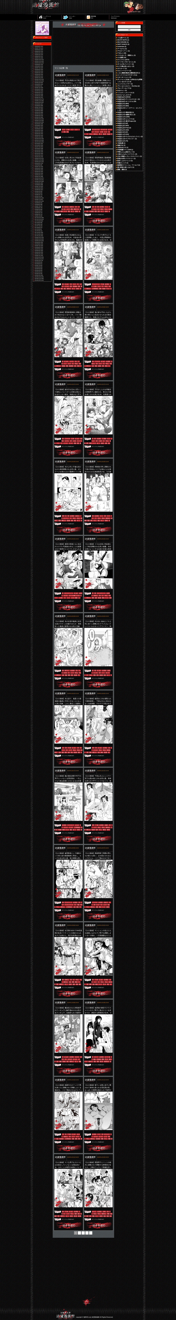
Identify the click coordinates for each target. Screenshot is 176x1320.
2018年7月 (37, 206)
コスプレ (71, 361)
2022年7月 (37, 127)
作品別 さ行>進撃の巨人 (125, 114)
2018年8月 (37, 204)
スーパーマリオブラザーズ (126, 75)
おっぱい (67, 284)
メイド (68, 597)
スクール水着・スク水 (74, 595)
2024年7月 (37, 87)
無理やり (69, 288)
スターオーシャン (123, 77)
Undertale (120, 46)
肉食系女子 (106, 1061)
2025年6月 (37, 69)
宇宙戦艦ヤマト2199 (124, 149)
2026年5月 (37, 51)
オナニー (96, 1057)
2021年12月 (38, 138)
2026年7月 (37, 48)
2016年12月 (38, 237)
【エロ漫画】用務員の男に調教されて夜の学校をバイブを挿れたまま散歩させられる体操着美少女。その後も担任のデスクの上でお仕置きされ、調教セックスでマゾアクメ (98, 472)
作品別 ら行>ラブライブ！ (126, 138)
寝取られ (64, 520)
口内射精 (91, 211)
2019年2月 (37, 194)
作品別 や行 (121, 132)
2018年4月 (37, 211)
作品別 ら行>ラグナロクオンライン (129, 136)
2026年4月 (37, 53)
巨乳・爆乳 (100, 752)
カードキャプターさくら (125, 62)
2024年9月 (37, 84)
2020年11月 (38, 160)
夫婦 (69, 752)
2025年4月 (37, 72)
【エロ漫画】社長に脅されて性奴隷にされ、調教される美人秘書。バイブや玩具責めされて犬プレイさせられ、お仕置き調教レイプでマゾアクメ (68, 162)
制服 (94, 1059)
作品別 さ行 (121, 106)
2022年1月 (37, 137)
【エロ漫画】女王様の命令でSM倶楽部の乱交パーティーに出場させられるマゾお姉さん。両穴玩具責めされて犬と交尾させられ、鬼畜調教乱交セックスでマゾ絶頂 (68, 935)
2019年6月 (37, 188)
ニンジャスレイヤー (124, 84)
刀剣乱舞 (120, 143)
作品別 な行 (121, 123)
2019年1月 (37, 196)
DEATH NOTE (122, 40)
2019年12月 (38, 178)
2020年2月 (37, 175)
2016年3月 (37, 252)
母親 (109, 1138)
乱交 (87, 211)
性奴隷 (108, 134)
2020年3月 (37, 173)
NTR (63, 516)
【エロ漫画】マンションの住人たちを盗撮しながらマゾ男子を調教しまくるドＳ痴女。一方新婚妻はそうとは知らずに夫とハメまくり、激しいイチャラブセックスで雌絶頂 (98, 935)
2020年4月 (37, 171)
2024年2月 (37, 96)
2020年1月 (37, 176)
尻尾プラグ (76, 209)
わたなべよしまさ (123, 95)
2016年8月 (37, 244)
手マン (95, 520)
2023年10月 (38, 102)
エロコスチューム (68, 593)
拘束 (72, 520)
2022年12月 (38, 119)
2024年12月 (38, 79)
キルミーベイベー (123, 70)
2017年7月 (37, 226)
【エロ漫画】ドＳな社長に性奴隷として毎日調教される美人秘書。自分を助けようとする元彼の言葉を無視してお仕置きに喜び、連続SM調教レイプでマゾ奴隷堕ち (98, 549)
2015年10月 (38, 260)
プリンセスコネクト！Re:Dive (127, 86)
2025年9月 (37, 64)
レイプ (68, 209)
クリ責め (104, 438)
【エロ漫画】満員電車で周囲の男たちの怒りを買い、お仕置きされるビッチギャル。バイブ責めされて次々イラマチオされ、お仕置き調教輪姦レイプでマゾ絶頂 (98, 858)
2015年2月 (37, 273)
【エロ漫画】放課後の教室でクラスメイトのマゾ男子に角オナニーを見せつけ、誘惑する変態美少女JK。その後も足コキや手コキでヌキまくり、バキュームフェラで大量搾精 (98, 1013)
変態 (72, 209)
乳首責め (75, 286)
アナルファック (96, 284)
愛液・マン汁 (63, 211)
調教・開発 (121, 169)
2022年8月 (37, 125)
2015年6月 (37, 267)
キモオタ (77, 1057)
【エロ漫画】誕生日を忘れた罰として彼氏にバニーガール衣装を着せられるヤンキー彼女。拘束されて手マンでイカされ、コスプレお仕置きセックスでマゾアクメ (68, 394)
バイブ (72, 129)
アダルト (120, 53)
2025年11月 (38, 61)
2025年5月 (37, 71)
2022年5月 (37, 130)
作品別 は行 (121, 125)
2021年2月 (37, 155)
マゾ (87, 134)
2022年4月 (37, 132)
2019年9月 (37, 183)
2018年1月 (37, 216)
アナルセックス (96, 129)
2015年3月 (37, 272)
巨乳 (64, 132)
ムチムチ (65, 827)
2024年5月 (37, 91)
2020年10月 (38, 161)
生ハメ (72, 211)
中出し (102, 209)
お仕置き (102, 207)
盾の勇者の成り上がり (124, 167)
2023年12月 (38, 99)
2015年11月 (38, 258)
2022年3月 (37, 133)
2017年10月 (38, 221)
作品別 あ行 (71, 137)
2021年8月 (37, 145)
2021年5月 (37, 150)
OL (63, 207)
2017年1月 (37, 235)
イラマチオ (97, 361)
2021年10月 (38, 142)
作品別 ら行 (121, 134)
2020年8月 (37, 165)
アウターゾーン (122, 51)
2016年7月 (37, 245)
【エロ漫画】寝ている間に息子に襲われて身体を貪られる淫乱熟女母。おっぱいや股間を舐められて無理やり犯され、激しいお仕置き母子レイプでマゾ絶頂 (98, 1090)
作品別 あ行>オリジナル (125, 101)
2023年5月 (37, 110)
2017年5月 (37, 229)
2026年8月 (37, 46)
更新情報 (93, 17)
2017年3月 (37, 232)
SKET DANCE (122, 44)
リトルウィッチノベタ (124, 92)
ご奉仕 (104, 1211)
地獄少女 (120, 145)
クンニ (106, 207)
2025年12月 (38, 59)
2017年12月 (38, 217)
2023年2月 (37, 115)
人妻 (63, 675)
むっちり (67, 286)
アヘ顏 (102, 284)
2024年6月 (37, 89)
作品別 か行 (121, 103)
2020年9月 (37, 163)
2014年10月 (38, 280)
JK (95, 207)
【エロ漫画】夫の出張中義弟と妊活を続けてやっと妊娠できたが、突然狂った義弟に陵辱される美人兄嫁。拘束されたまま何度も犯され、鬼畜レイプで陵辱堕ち (68, 626)
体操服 (63, 366)
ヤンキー (71, 443)
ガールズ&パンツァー (124, 64)
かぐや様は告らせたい (124, 66)
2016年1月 (37, 255)
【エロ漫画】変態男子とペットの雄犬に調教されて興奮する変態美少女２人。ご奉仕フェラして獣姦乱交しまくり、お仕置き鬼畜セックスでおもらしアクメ (98, 1167)
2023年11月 (38, 100)
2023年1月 (37, 117)
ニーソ (65, 363)
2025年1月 (37, 77)
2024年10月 (38, 82)
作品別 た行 (121, 117)
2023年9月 (37, 104)
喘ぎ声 (104, 134)
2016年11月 (38, 239)
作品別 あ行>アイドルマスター (127, 99)
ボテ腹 (65, 672)
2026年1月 (37, 58)
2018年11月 (38, 199)
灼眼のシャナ (121, 163)
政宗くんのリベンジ (124, 160)
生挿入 (76, 211)
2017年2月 (37, 234)
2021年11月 (38, 140)
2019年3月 (37, 193)
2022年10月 (38, 122)
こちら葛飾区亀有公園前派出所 (127, 73)
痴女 (74, 984)
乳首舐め (61, 1138)
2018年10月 (38, 201)
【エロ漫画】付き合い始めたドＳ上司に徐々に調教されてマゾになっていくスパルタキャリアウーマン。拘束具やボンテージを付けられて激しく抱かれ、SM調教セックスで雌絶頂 (98, 626)
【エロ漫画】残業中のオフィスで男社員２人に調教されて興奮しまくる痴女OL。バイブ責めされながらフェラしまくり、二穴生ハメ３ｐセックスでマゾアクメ (68, 1090)
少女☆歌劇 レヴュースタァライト (128, 156)
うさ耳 (72, 438)
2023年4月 (37, 112)
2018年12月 (38, 198)
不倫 (78, 904)
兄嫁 (66, 675)
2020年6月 (37, 168)
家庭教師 (71, 366)
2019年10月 (38, 181)
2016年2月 (37, 254)
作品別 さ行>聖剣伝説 (124, 112)
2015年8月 (37, 263)
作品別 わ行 (121, 141)
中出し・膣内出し (93, 134)
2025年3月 (37, 74)
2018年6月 (37, 207)
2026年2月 (37, 56)
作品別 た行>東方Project (125, 121)
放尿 (87, 1216)
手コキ (108, 288)
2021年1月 (37, 156)
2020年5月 (37, 170)
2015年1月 (37, 275)
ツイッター (72, 17)
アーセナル (121, 48)
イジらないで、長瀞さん (125, 55)
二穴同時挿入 (95, 288)
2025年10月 (38, 63)
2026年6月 (37, 49)
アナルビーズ (104, 129)
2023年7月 (37, 107)
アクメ (63, 129)
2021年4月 (37, 151)
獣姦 (93, 1216)
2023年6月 (37, 109)
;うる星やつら (122, 38)
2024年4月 (37, 92)
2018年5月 (37, 209)
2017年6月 (37, 227)
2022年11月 (38, 120)
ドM (76, 207)
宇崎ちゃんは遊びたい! (124, 152)
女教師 (99, 366)
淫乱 (67, 132)
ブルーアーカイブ (123, 88)
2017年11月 (38, 219)
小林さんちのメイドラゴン (126, 154)
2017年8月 (37, 224)
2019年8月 (37, 184)
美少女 (101, 1061)
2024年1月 (37, 97)
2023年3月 (37, 114)
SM (98, 207)
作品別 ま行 (121, 130)
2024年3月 (37, 94)
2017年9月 (37, 222)
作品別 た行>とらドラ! (124, 119)
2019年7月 (37, 186)
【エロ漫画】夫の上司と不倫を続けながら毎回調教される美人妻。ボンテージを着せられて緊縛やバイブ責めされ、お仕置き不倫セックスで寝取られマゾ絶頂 (68, 472)
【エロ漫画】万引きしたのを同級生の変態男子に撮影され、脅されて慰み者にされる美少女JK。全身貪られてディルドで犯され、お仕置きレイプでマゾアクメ (98, 394)
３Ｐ (93, 207)
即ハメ (100, 134)
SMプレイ (67, 670)
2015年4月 (37, 270)
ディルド (97, 132)
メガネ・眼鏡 (74, 597)
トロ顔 (67, 129)
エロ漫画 (120, 57)
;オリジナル (64, 137)
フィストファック (69, 904)
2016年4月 (37, 250)
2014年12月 (38, 277)
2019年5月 (37, 189)
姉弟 (99, 211)
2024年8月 (37, 86)
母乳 (62, 288)
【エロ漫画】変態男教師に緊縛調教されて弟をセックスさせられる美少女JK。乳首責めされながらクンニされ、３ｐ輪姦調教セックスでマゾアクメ (98, 162)
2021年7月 (37, 147)
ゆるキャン (121, 90)
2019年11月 (38, 179)
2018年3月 (37, 212)
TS (62, 1057)
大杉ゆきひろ (121, 147)
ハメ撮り (60, 597)
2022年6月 (37, 128)
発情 (106, 443)
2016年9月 (37, 242)
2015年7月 (37, 265)
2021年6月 (37, 148)
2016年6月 (37, 247)
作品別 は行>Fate (123, 128)
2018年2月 (37, 214)
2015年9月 (37, 262)
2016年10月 (38, 240)
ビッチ (98, 904)
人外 (57, 1061)
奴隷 (96, 597)
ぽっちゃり (107, 1134)
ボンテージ (66, 518)
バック (105, 132)
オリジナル (121, 59)
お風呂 (106, 825)
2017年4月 (37, 231)
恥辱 (97, 829)
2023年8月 (37, 105)
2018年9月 (37, 203)
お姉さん (72, 207)
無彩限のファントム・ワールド (127, 165)
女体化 (64, 1061)
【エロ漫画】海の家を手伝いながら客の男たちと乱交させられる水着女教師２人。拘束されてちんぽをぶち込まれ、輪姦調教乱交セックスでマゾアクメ (98, 317)
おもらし (66, 207)
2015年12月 (38, 257)
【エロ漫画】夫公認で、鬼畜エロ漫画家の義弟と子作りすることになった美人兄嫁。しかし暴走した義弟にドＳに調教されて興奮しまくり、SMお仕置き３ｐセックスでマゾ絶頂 (68, 703)
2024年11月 (38, 81)
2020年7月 (37, 166)
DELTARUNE (121, 42)
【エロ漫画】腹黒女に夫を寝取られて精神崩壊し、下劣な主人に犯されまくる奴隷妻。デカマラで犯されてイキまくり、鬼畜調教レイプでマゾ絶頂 (98, 703)
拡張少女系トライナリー (125, 158)
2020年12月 (38, 158)
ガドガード (121, 68)
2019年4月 (37, 191)
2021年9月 (37, 143)
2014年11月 (38, 278)
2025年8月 (37, 66)
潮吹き (104, 829)
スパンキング (70, 825)
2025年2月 (37, 76)
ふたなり (77, 825)
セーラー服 (107, 1057)
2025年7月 (37, 68)
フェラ (76, 129)
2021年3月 (37, 153)
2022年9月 (37, 123)
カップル (95, 672)
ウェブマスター (115, 17)
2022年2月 (37, 135)
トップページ (47, 17)
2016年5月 (37, 249)
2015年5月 (37, 268)
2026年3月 (37, 54)
